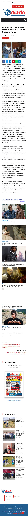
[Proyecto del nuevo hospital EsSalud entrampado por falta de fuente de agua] (9, 422)
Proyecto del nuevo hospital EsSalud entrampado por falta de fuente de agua (20, 421)
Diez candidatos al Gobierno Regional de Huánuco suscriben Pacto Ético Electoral (20, 472)
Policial (15, 0)
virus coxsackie (7, 336)
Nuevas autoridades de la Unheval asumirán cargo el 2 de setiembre (20, 433)
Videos (22, 506)
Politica (9, 0)
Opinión (12, 506)
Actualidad (21, 0)
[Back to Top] (22, 513)
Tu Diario (4, 35)
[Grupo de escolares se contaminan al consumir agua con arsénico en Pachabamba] (9, 461)
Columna (6, 506)
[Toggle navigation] (2, 20)
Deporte (14, 2)
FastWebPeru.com (17, 513)
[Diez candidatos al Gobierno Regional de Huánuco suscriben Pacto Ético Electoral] (9, 474)
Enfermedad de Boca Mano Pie (15, 333)
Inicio (4, 0)
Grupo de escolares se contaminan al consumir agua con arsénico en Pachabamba (20, 460)
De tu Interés (9, 508)
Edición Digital (18, 508)
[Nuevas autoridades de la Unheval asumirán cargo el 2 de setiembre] (9, 435)
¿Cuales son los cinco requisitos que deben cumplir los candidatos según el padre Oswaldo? (20, 447)
